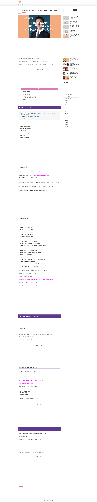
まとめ (24, 99)
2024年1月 (66, 128)
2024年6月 (66, 122)
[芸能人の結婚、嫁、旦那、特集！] (19, 2)
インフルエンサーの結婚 (68, 94)
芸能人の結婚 (67, 111)
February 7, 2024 (36, 118)
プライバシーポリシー (46, 498)
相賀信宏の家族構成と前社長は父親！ (31, 97)
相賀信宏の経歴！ (28, 94)
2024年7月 (66, 120)
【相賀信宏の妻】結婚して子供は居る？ (30, 96)
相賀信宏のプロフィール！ (28, 91)
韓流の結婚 (66, 113)
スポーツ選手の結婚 (68, 98)
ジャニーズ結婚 (67, 96)
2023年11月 (66, 133)
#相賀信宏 (27, 113)
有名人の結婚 (67, 102)
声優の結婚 (66, 100)
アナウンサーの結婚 (68, 92)
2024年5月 (66, 124)
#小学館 (22, 113)
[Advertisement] (39, 48)
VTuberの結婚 (67, 85)
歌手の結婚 (66, 104)
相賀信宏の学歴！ (28, 93)
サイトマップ (52, 498)
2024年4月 (66, 126)
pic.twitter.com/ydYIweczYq (34, 116)
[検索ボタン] (78, 2)
